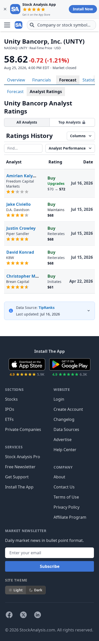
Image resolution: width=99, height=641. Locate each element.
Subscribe (49, 566)
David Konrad (20, 252)
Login (59, 399)
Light (18, 590)
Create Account (68, 409)
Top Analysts (69, 122)
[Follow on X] (23, 615)
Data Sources (66, 429)
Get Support (17, 477)
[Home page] (18, 25)
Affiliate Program (70, 517)
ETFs (9, 419)
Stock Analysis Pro (22, 456)
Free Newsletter (20, 467)
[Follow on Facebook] (9, 615)
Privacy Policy (66, 507)
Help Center (65, 449)
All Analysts (26, 122)
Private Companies (23, 429)
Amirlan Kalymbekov (27, 176)
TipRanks (47, 307)
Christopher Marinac (27, 276)
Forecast (67, 80)
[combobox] (61, 25)
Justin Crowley (21, 228)
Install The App (19, 487)
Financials (41, 80)
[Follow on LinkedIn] (38, 615)
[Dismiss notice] (5, 9)
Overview (16, 80)
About (59, 477)
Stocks (11, 399)
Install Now (83, 9)
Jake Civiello (18, 204)
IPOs (9, 409)
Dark (38, 590)
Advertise (63, 439)
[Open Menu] (7, 25)
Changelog (64, 419)
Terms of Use (66, 497)
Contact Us (64, 487)
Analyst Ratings (46, 91)
